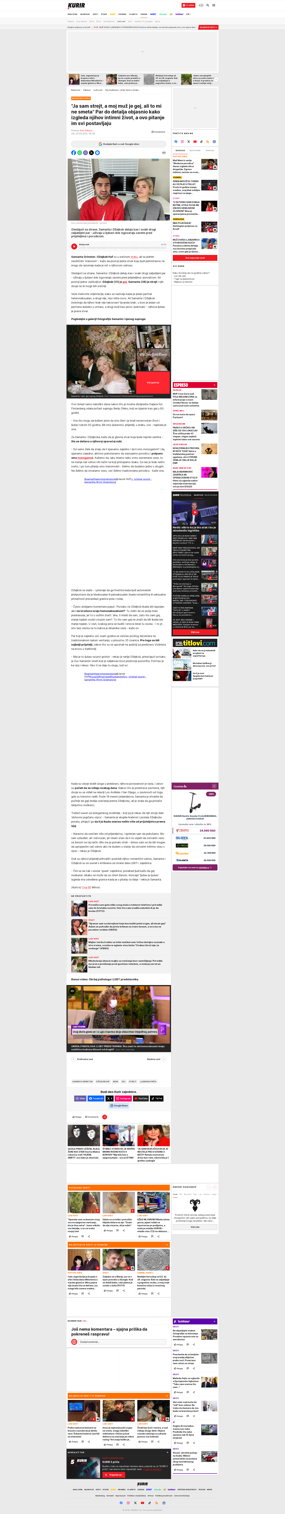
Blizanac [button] (188, 1194)
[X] (189, 141)
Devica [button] (207, 1194)
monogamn (84, 457)
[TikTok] (201, 141)
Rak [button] (195, 1194)
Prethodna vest (85, 1059)
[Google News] (214, 141)
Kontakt (110, 1495)
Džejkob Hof (103, 1081)
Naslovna (75, 90)
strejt (132, 1081)
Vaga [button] (214, 1194)
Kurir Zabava (86, 130)
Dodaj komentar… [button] (89, 1341)
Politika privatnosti (163, 1495)
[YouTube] (195, 141)
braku (134, 256)
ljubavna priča (148, 1081)
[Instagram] (182, 141)
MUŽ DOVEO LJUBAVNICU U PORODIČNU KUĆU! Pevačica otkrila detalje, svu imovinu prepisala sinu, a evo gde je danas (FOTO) (79, 27)
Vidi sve (195, 632)
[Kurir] (76, 5)
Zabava (87, 90)
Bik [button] (180, 1194)
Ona (84, 887)
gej (125, 281)
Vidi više (195, 1227)
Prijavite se (116, 1475)
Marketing (100, 1495)
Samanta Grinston (82, 1081)
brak (115, 1081)
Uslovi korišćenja (182, 1495)
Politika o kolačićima (136, 1495)
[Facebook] (176, 141)
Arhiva (150, 1495)
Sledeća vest (153, 1059)
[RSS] (208, 141)
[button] (158, 132)
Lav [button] (200, 1194)
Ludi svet (98, 90)
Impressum (120, 1495)
